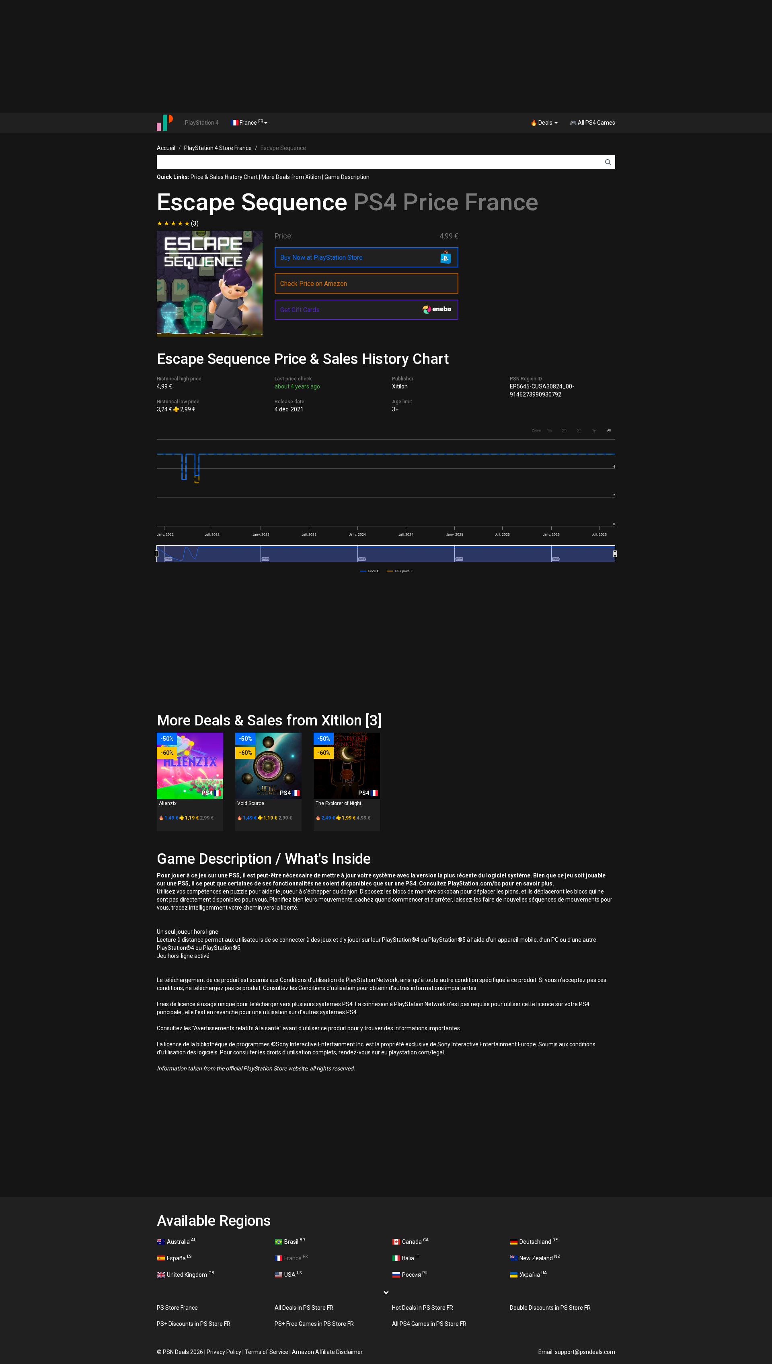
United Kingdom (190, 1274)
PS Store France (177, 1307)
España (179, 1257)
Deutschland (538, 1241)
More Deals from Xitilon (291, 177)
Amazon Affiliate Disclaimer (327, 1352)
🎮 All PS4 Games (592, 122)
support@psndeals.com (585, 1352)
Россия (414, 1274)
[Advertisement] (386, 56)
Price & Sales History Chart (224, 177)
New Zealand (539, 1257)
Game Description (347, 177)
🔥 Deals (542, 122)
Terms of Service (266, 1352)
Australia (182, 1241)
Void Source (250, 803)
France (250, 122)
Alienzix (168, 803)
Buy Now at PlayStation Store (321, 257)
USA (293, 1274)
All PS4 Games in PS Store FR (429, 1324)
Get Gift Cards (300, 310)
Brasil (294, 1241)
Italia (410, 1257)
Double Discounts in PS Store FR (550, 1307)
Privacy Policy (224, 1352)
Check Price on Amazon (313, 284)
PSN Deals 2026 (183, 1352)
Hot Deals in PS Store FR (422, 1307)
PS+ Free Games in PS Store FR (314, 1324)
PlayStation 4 (202, 122)
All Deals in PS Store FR (304, 1307)
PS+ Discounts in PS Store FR (193, 1324)
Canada (415, 1241)
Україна (533, 1274)
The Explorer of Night (338, 803)
